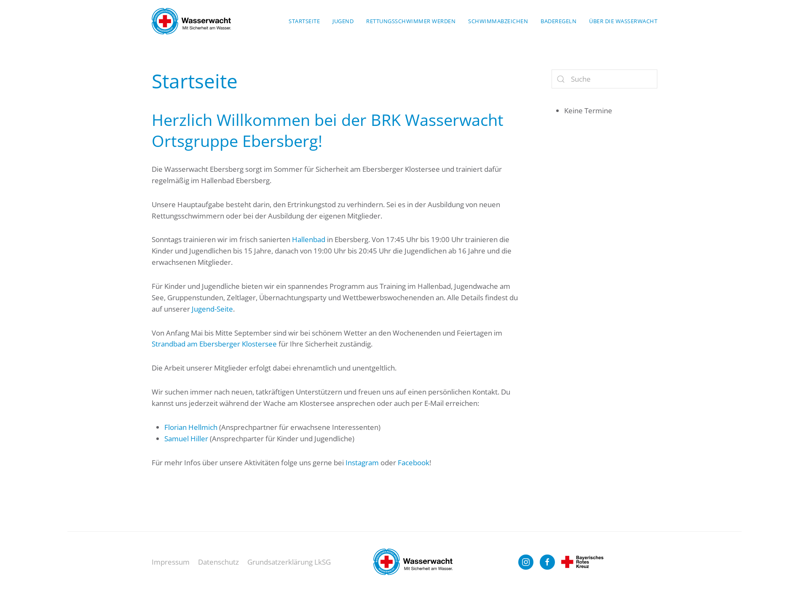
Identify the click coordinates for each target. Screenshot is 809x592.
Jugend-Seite (212, 309)
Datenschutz (218, 562)
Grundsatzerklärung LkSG (289, 562)
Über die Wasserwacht (623, 21)
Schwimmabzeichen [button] (498, 21)
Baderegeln (558, 21)
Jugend (343, 21)
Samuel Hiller (186, 438)
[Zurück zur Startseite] (191, 21)
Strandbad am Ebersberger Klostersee (214, 344)
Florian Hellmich (190, 427)
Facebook (413, 462)
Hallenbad (308, 239)
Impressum (171, 562)
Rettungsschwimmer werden (410, 21)
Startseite (304, 21)
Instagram (362, 462)
